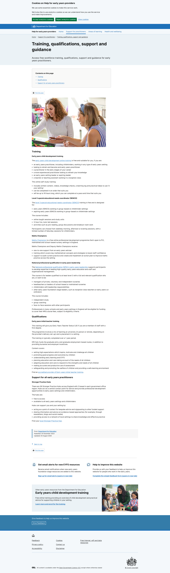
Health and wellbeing (113, 32)
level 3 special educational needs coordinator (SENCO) (57, 203)
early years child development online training (53, 161)
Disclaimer (60, 548)
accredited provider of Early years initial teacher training (60, 372)
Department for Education (47, 431)
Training (40, 77)
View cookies (83, 19)
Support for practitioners (76, 32)
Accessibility (37, 548)
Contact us (60, 544)
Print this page (39, 93)
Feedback (36, 541)
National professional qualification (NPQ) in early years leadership (61, 267)
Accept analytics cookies (43, 19)
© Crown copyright (131, 568)
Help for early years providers (44, 32)
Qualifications (42, 80)
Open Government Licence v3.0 (69, 568)
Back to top (38, 444)
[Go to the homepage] (44, 26)
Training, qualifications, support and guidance (72, 37)
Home (61, 32)
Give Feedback (39, 523)
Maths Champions (39, 240)
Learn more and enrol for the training (50, 504)
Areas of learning (95, 32)
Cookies (59, 541)
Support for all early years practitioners (51, 83)
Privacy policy (37, 544)
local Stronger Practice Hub (51, 421)
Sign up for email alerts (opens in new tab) (55, 476)
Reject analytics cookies (66, 19)
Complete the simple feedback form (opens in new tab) (115, 476)
